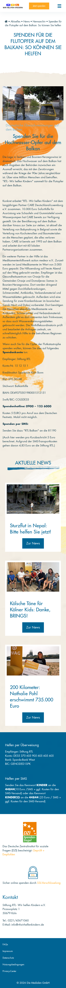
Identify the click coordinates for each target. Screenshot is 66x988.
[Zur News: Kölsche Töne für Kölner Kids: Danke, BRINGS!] (33, 576)
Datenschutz (8, 958)
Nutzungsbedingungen (13, 964)
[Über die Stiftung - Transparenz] (30, 832)
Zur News (33, 543)
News (26, 21)
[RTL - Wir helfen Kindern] (13, 6)
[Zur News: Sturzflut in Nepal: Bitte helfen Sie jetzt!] (33, 499)
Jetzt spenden (39, 6)
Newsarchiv (39, 21)
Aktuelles (15, 21)
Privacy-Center (9, 971)
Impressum (8, 951)
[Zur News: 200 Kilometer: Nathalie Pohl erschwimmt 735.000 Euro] (33, 660)
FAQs (5, 944)
